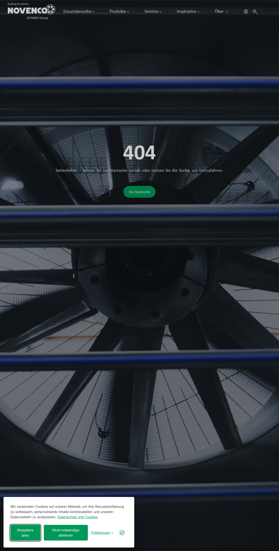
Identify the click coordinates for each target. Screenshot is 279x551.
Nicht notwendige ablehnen (65, 532)
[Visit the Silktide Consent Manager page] (122, 532)
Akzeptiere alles (25, 532)
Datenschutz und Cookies (77, 516)
